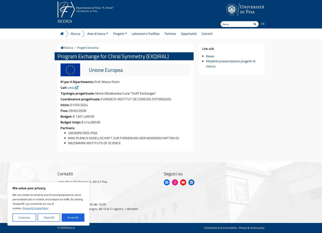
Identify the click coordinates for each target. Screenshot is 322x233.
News (210, 56)
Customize (24, 217)
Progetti (118, 33)
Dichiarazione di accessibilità (220, 228)
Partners (170, 33)
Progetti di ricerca (88, 48)
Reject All (49, 217)
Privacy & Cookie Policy (35, 208)
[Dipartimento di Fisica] (85, 8)
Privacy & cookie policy (251, 228)
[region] (48, 204)
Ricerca (65, 21)
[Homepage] (62, 34)
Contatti (206, 33)
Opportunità (189, 33)
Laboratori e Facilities (146, 33)
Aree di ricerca (96, 33)
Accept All (73, 217)
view (71, 87)
